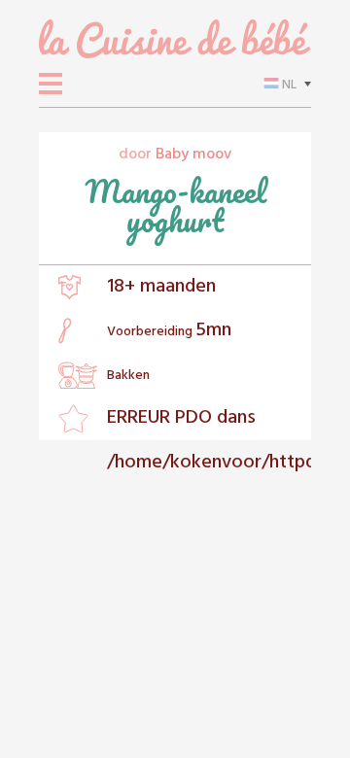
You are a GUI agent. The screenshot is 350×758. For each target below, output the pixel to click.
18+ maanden (161, 286)
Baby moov (193, 154)
